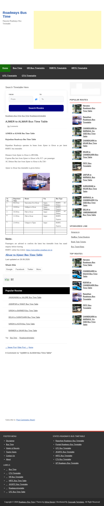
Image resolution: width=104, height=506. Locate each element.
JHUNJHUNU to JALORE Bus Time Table (25, 297)
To (41, 94)
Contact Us (10, 456)
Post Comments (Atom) (25, 420)
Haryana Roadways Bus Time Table (89, 108)
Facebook (20, 269)
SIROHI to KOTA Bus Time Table (22, 324)
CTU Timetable (15, 473)
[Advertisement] (67, 30)
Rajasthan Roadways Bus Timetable (89, 119)
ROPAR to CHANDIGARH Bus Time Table (90, 285)
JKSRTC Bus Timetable (65, 452)
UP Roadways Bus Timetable (67, 463)
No (8, 126)
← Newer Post (11, 347)
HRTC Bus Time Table (17, 481)
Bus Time (13, 338)
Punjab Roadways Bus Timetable (69, 444)
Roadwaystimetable (27, 338)
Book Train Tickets (78, 242)
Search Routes (36, 108)
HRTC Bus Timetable (64, 456)
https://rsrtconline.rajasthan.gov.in (39, 250)
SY (12, 279)
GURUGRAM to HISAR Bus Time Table (90, 188)
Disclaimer (10, 441)
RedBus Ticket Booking (80, 237)
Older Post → (22, 347)
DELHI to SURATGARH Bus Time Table (24, 317)
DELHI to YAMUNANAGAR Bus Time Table (90, 212)
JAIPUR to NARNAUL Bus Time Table (89, 177)
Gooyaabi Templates (76, 502)
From (11, 94)
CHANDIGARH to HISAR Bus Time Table (90, 143)
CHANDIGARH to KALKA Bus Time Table (90, 273)
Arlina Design (50, 502)
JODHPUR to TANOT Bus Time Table (23, 304)
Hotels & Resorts (13, 448)
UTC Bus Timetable (63, 448)
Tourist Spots (11, 452)
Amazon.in (75, 232)
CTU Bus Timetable (63, 459)
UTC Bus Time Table (17, 492)
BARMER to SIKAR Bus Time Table (23, 331)
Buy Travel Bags (77, 247)
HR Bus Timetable (16, 477)
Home (5, 68)
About (8, 459)
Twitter (30, 269)
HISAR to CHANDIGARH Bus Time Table (90, 154)
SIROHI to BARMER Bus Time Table (23, 311)
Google (9, 269)
